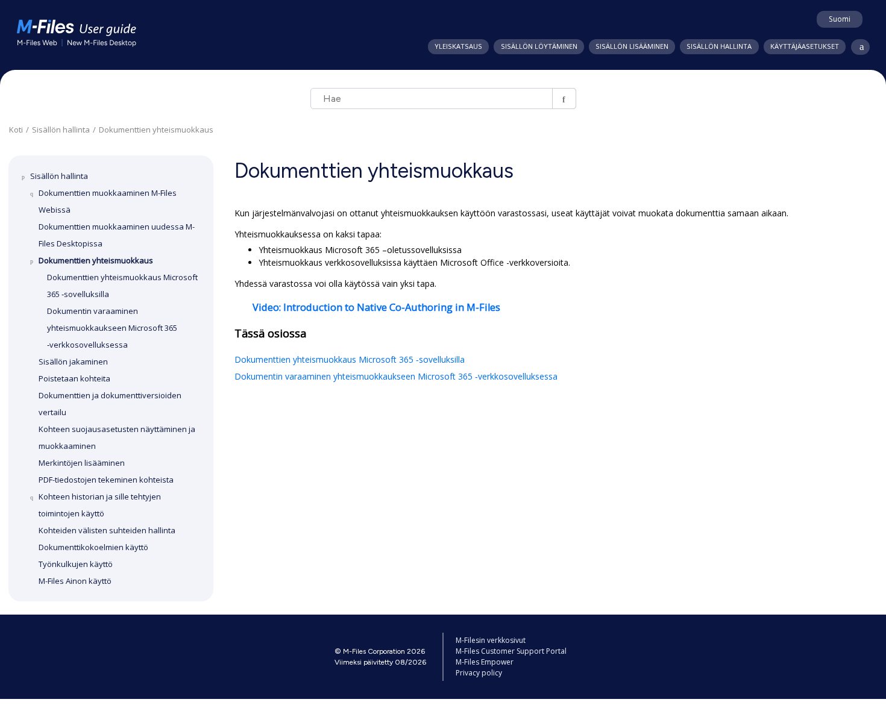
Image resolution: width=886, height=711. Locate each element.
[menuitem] (458, 47)
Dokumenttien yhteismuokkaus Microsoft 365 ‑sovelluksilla (349, 359)
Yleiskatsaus (458, 46)
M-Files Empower (485, 662)
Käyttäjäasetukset (804, 46)
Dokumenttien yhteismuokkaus (156, 129)
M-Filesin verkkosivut (491, 640)
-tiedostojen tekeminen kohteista (106, 479)
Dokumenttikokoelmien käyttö (93, 547)
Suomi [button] (839, 18)
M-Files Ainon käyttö (75, 580)
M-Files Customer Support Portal (511, 651)
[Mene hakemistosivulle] (857, 47)
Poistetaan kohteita (74, 378)
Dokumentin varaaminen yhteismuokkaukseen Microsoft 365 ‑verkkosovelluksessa (112, 327)
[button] (25, 176)
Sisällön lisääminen (631, 46)
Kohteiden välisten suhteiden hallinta (107, 530)
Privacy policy (479, 673)
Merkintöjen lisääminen (82, 462)
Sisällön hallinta (719, 46)
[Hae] (564, 98)
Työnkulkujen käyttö (76, 564)
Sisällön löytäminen (539, 46)
